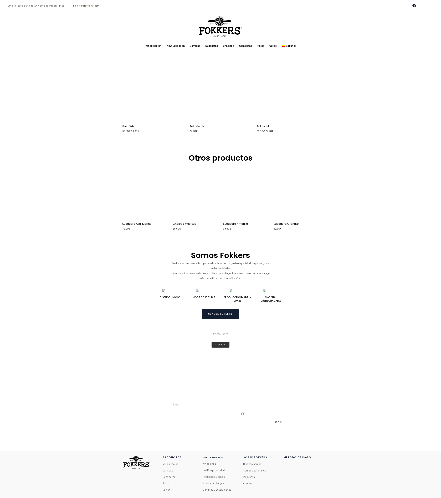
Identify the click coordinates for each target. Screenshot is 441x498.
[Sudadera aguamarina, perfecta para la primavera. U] (341, 339)
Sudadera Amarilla (235, 224)
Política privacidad (214, 470)
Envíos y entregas (213, 483)
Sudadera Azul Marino (136, 224)
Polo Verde (196, 126)
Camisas (168, 470)
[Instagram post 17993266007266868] (220, 339)
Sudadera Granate (286, 224)
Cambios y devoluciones (217, 489)
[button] (397, 5)
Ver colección (170, 463)
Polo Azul (263, 126)
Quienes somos (252, 463)
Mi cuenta (249, 476)
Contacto (248, 483)
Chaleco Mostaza (184, 224)
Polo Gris (128, 126)
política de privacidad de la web (284, 413)
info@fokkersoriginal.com (86, 5)
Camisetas (169, 476)
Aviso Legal (210, 463)
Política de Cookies (214, 476)
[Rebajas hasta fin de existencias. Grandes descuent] (99, 339)
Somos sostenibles (254, 470)
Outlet (166, 489)
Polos (166, 483)
